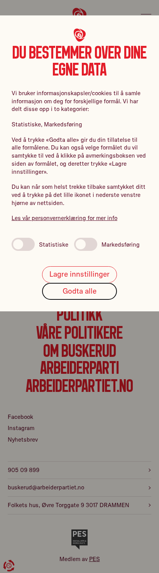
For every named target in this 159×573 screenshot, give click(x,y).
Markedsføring (120, 244)
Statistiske (53, 244)
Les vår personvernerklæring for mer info (64, 218)
